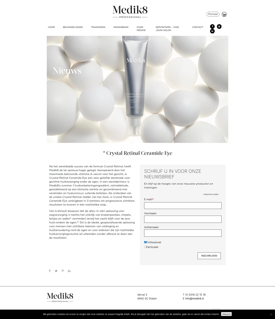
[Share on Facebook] (50, 271)
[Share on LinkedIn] (69, 271)
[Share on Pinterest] (63, 271)
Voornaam (150, 213)
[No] (271, 314)
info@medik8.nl (194, 298)
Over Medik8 (141, 29)
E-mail (149, 199)
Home (51, 27)
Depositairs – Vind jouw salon (167, 29)
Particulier (152, 247)
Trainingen (98, 27)
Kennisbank (121, 27)
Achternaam (151, 227)
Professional (153, 242)
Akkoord (226, 314)
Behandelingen (73, 27)
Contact (197, 27)
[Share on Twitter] (56, 271)
